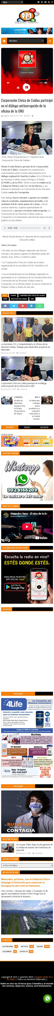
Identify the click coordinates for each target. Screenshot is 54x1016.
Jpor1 (5, 299)
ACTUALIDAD (8, 946)
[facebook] (38, 2)
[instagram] (52, 2)
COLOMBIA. (7, 951)
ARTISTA (24, 946)
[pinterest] (49, 2)
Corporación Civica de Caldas (32, 295)
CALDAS (13, 295)
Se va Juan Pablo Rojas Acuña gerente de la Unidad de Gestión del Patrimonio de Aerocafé (34, 847)
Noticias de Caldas (19, 299)
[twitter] (41, 2)
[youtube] (45, 2)
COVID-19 (23, 951)
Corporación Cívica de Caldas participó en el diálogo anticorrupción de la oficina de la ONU (24, 384)
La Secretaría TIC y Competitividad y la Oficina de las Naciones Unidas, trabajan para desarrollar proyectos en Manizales (25, 347)
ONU (32, 299)
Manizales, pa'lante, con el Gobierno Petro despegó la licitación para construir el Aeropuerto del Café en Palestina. (25, 882)
